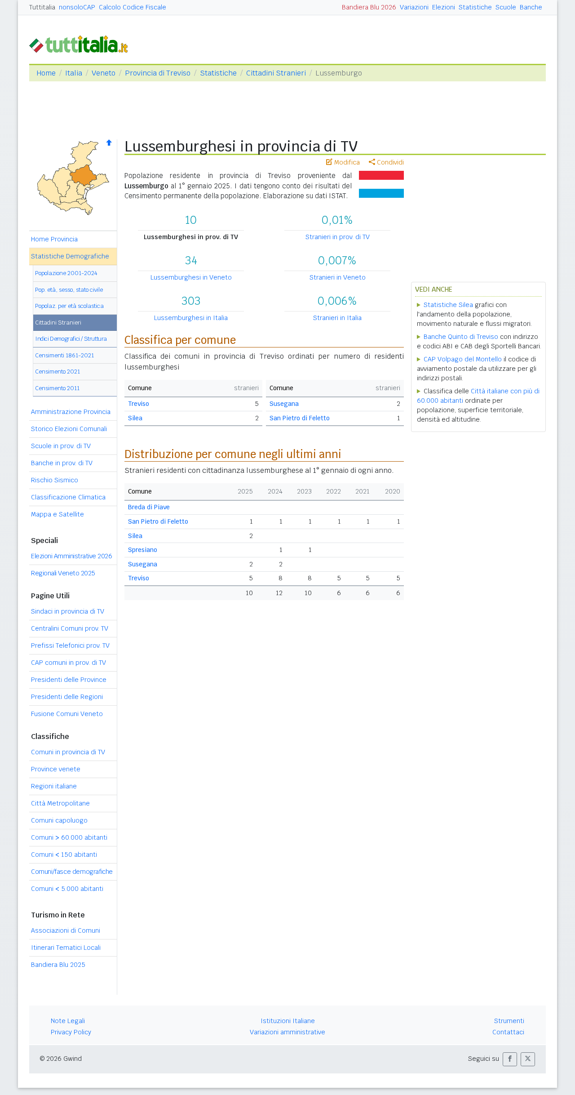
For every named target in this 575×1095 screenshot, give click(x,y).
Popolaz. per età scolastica (69, 306)
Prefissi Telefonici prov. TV (70, 645)
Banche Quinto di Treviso (461, 337)
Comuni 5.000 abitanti (67, 889)
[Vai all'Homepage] (82, 43)
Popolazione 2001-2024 (66, 273)
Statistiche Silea (448, 305)
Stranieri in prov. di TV (337, 237)
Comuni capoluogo (59, 820)
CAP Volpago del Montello (463, 359)
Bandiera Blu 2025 (58, 965)
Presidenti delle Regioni (67, 697)
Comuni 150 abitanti (64, 854)
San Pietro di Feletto (300, 418)
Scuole (505, 7)
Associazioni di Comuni (65, 930)
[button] (510, 1059)
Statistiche (475, 7)
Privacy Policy (71, 1032)
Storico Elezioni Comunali (69, 429)
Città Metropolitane (60, 803)
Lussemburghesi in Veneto (191, 277)
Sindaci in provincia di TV (67, 611)
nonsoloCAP (77, 7)
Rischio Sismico (54, 480)
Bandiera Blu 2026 (369, 7)
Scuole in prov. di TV (61, 446)
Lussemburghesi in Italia (191, 318)
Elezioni (443, 7)
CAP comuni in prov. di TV (68, 663)
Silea (135, 418)
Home (46, 73)
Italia (73, 73)
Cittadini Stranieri (276, 73)
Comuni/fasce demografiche (72, 872)
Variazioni (414, 7)
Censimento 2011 (57, 388)
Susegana (284, 404)
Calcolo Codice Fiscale (132, 7)
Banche (531, 7)
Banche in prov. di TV (62, 463)
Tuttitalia (42, 7)
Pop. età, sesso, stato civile (69, 290)
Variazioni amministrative (287, 1032)
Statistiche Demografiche (70, 256)
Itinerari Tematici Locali (66, 948)
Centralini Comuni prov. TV (69, 628)
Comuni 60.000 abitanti (69, 837)
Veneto (103, 73)
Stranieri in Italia (337, 318)
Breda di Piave (149, 507)
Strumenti (509, 1021)
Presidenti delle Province (68, 680)
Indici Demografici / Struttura (71, 339)
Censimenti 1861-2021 (64, 355)
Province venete (55, 769)
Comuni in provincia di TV (68, 752)
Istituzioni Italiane (288, 1021)
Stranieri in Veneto (338, 277)
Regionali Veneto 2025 (63, 573)
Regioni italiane (54, 786)
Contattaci (508, 1032)
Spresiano (142, 550)
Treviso (138, 404)
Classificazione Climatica (68, 497)
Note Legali (68, 1021)
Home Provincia (54, 239)
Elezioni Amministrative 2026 (71, 556)
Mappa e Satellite (57, 514)
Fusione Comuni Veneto (67, 714)
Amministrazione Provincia (71, 412)
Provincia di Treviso (157, 73)
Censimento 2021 (57, 371)
